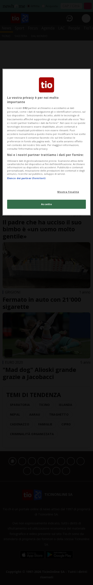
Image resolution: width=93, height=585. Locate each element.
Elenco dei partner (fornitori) (26, 178)
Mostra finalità (68, 191)
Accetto (46, 204)
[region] (46, 142)
